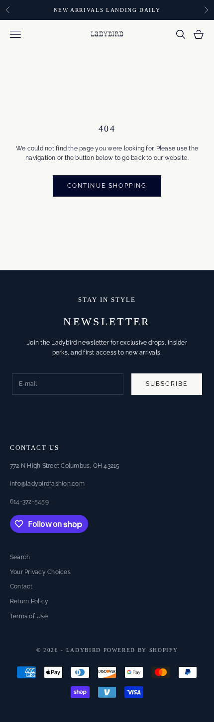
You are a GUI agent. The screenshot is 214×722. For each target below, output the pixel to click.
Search (20, 557)
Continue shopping (107, 185)
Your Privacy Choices (40, 572)
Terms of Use (29, 616)
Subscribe (167, 383)
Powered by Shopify (141, 650)
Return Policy (29, 601)
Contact (21, 586)
